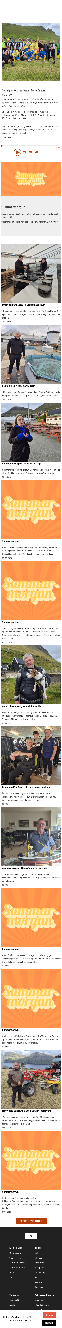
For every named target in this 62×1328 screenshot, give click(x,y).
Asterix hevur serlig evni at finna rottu (21, 706)
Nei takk (49, 1322)
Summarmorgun (10, 541)
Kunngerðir (14, 1300)
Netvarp (38, 1283)
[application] (31, 152)
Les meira (6, 138)
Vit (10, 1278)
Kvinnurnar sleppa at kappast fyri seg (21, 464)
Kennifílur (39, 1263)
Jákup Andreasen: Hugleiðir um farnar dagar (24, 868)
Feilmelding (40, 1273)
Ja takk (49, 1315)
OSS (37, 1253)
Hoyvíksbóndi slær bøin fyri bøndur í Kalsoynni (26, 1111)
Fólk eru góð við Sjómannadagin (18, 386)
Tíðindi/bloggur (42, 1305)
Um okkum (40, 1300)
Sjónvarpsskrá (16, 1258)
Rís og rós (39, 1268)
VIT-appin (39, 1258)
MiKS (11, 1273)
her (30, 1320)
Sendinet (39, 1287)
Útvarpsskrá (15, 1253)
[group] (37, 152)
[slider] (50, 152)
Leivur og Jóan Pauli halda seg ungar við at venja (27, 787)
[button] (17, 152)
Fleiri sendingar (31, 1221)
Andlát (12, 1305)
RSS (36, 1278)
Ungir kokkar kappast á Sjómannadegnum (23, 305)
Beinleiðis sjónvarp (18, 1263)
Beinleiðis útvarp (17, 1268)
